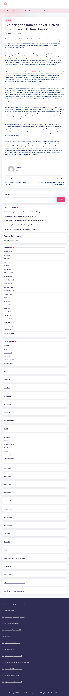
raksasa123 (7, 566)
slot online (7, 356)
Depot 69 (7, 437)
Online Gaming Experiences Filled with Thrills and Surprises (23, 212)
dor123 (6, 371)
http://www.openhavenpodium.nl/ (14, 583)
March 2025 (7, 312)
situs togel (7, 379)
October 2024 (8, 329)
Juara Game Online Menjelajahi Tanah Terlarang (20, 216)
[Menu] (66, 4)
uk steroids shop (9, 444)
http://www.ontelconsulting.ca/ (14, 591)
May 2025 (7, 305)
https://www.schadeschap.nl (11, 643)
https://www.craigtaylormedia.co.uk (13, 604)
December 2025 (9, 280)
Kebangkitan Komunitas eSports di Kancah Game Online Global (25, 220)
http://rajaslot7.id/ (8, 610)
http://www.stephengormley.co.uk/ (13, 617)
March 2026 (7, 269)
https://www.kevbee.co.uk (10, 675)
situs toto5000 (8, 455)
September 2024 (9, 333)
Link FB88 (7, 533)
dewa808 (7, 542)
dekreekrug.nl (6, 636)
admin (19, 167)
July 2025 (7, 298)
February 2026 (8, 273)
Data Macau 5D (8, 448)
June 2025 (7, 301)
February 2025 (8, 315)
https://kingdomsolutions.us (10, 623)
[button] (20, 171)
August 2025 (8, 294)
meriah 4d (7, 388)
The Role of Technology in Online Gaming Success (20, 229)
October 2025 (8, 287)
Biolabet (6, 550)
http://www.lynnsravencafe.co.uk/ (14, 558)
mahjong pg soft (9, 360)
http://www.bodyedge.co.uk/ (11, 630)
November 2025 (9, 283)
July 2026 (7, 255)
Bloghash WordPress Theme (50, 693)
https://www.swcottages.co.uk (12, 682)
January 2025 (8, 319)
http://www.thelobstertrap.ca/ (12, 669)
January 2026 (8, 276)
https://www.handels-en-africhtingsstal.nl (15, 662)
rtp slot (6, 451)
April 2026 (7, 266)
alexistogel (7, 468)
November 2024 (9, 326)
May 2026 (7, 262)
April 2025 (7, 308)
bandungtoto (8, 509)
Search (7, 194)
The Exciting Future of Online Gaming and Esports (20, 225)
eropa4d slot (8, 353)
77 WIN (6, 429)
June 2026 (7, 259)
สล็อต (5, 349)
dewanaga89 (8, 404)
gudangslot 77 (9, 421)
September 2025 (9, 290)
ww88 (6, 441)
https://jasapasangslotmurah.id (12, 656)
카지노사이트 (7, 574)
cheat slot (7, 396)
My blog (8, 20)
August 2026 (8, 251)
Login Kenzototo (9, 458)
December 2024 (9, 322)
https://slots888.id (8, 649)
